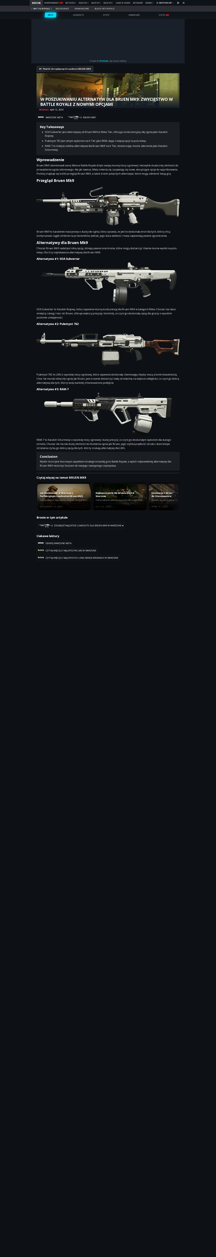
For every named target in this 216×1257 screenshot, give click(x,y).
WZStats (44, 109)
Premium (103, 61)
